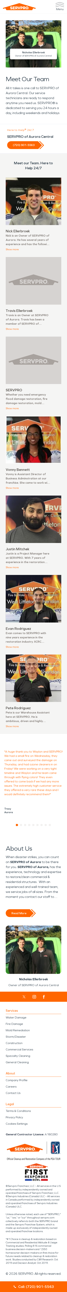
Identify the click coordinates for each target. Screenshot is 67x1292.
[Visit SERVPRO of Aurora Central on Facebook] (44, 997)
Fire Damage (14, 1024)
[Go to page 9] (50, 825)
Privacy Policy (14, 1117)
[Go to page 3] (25, 825)
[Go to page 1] (17, 825)
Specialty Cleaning (18, 1056)
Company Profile (17, 1080)
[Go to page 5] (33, 825)
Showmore (12, 249)
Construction (14, 1043)
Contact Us (13, 1093)
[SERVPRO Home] (19, 6)
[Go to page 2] (21, 825)
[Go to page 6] (38, 825)
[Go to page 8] (46, 825)
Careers (11, 1086)
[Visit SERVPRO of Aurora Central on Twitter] (24, 996)
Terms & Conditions (18, 1111)
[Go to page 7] (42, 825)
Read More (18, 913)
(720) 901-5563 (24, 145)
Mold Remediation (18, 1030)
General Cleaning (17, 1062)
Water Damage (16, 1017)
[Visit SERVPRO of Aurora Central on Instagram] (34, 997)
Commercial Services (19, 1049)
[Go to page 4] (29, 825)
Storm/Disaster (16, 1036)
